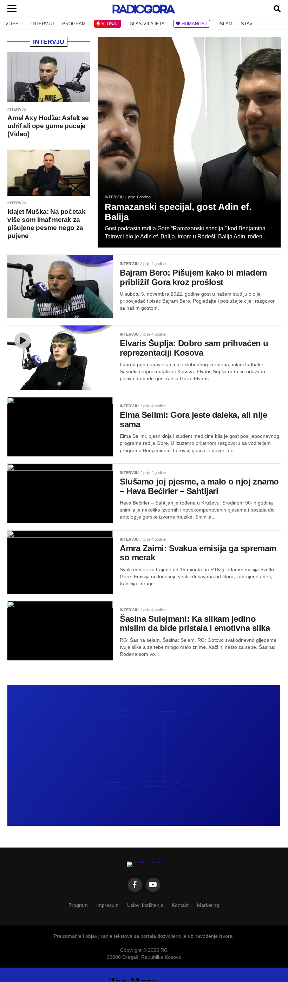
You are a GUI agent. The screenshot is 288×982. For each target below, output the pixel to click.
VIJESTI (14, 23)
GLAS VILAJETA (147, 23)
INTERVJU (42, 23)
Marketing (208, 905)
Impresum (107, 905)
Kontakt (180, 905)
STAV (247, 23)
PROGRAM (74, 23)
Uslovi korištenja (145, 905)
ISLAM (225, 23)
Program (78, 905)
